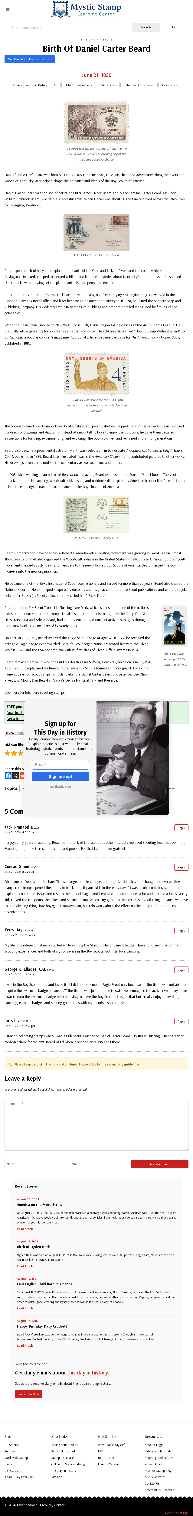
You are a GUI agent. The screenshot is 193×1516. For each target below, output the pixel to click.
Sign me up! (60, 776)
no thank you (60, 786)
